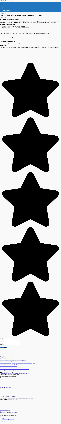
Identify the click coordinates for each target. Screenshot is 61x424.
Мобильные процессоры (6, 10)
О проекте (3, 417)
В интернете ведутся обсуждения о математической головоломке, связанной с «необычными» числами (14, 375)
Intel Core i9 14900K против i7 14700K (5, 387)
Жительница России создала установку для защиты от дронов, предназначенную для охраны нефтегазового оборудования (17, 363)
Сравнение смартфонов (6, 9)
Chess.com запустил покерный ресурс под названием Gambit (8, 366)
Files (3, 13)
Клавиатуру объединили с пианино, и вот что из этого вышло (9, 357)
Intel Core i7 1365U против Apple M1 (5, 410)
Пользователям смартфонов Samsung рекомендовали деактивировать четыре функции (12, 367)
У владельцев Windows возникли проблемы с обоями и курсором (9, 370)
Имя (0, 338)
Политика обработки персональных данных (8, 419)
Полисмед (3, 421)
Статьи (3, 8)
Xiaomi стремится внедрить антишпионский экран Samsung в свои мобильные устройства (13, 360)
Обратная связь (4, 418)
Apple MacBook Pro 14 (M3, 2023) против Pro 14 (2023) (7, 396)
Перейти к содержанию (3, 0)
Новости (3, 7)
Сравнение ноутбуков (5, 11)
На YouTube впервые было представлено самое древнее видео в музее (10, 414)
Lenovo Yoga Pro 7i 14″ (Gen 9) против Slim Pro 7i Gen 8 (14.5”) (9, 412)
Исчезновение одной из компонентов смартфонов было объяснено (9, 364)
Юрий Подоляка (4, 420)
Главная (1, 13)
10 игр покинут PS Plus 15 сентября (5, 358)
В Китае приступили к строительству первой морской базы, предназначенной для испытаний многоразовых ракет (16, 398)
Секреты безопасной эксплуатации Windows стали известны (8, 361)
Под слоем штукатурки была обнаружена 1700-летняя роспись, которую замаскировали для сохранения (14, 369)
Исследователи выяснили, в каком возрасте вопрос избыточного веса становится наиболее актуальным (14, 373)
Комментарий (2, 344)
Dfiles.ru (1, 4)
